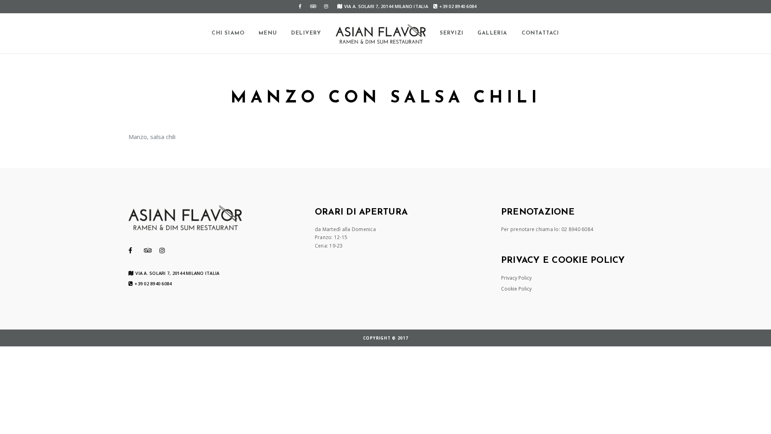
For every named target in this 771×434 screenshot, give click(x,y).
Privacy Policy (516, 277)
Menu (268, 33)
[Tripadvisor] (313, 6)
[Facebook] (300, 6)
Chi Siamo (228, 33)
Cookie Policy (516, 288)
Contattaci (540, 33)
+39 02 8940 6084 (457, 6)
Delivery (306, 33)
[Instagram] (326, 6)
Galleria (492, 33)
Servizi (451, 33)
